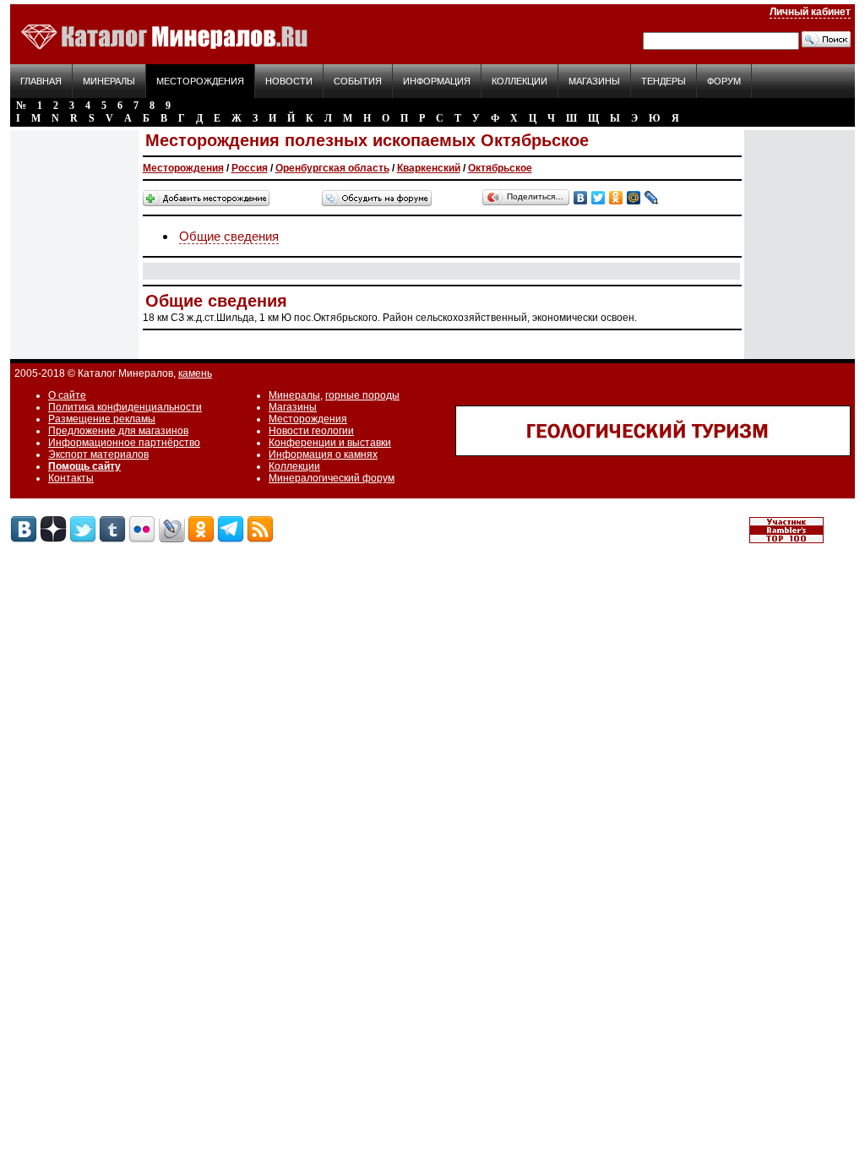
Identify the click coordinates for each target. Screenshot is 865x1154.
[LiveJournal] (652, 198)
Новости (289, 81)
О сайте (67, 395)
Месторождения (200, 81)
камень (195, 373)
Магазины (594, 81)
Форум (724, 81)
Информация (437, 81)
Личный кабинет (810, 12)
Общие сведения (229, 236)
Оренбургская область (332, 168)
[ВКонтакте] (581, 198)
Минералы (109, 81)
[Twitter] (598, 198)
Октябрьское (500, 168)
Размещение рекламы (101, 419)
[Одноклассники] (616, 198)
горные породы (362, 395)
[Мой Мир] (634, 198)
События (358, 81)
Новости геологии (311, 431)
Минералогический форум (331, 478)
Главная (41, 81)
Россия (249, 168)
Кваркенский (428, 168)
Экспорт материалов (98, 454)
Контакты (71, 478)
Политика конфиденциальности (125, 407)
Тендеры (663, 81)
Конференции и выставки (330, 443)
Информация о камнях (323, 454)
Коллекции (519, 81)
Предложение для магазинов (118, 431)
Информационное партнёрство (124, 443)
